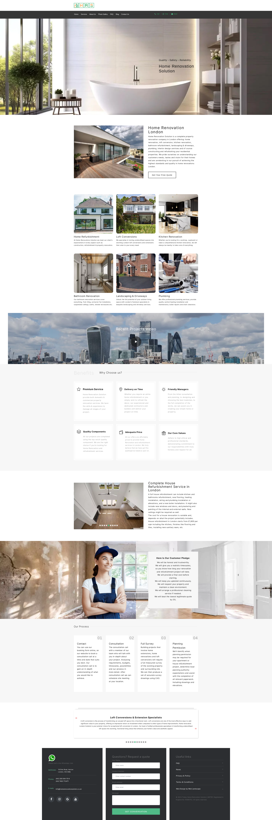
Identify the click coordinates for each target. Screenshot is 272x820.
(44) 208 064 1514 (63, 778)
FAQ (111, 14)
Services (84, 14)
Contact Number (118, 771)
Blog (117, 14)
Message (115, 793)
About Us (92, 14)
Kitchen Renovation (170, 236)
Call (158, 14)
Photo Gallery (103, 14)
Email (175, 14)
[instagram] (59, 799)
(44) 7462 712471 (62, 781)
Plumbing (164, 296)
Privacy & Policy (183, 776)
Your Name (116, 760)
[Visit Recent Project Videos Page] (136, 341)
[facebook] (51, 799)
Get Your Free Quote (162, 175)
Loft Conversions (126, 236)
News (178, 769)
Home (76, 14)
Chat (166, 14)
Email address (117, 782)
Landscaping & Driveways (131, 296)
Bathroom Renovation (87, 296)
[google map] (68, 799)
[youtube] (76, 799)
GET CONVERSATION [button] (136, 812)
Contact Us (125, 14)
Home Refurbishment (86, 236)
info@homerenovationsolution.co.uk (69, 789)
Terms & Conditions (184, 782)
